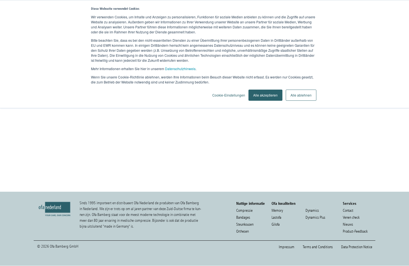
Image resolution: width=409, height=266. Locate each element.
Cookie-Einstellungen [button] (228, 95)
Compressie (244, 210)
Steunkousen (244, 224)
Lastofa (276, 217)
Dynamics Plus (315, 217)
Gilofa (276, 224)
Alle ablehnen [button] (301, 95)
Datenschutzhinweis (180, 68)
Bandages (243, 217)
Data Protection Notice (356, 247)
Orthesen (242, 231)
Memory (277, 210)
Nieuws (348, 224)
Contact (348, 210)
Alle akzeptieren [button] (265, 95)
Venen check (351, 217)
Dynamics (312, 210)
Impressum (286, 247)
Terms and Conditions (318, 247)
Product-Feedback (355, 231)
